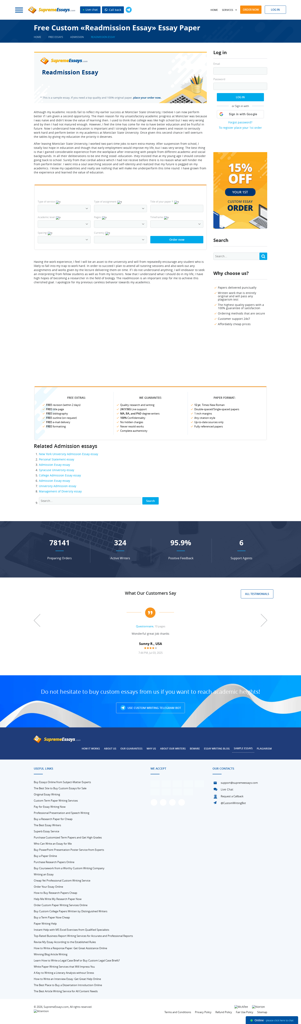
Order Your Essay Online (48, 886)
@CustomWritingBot (233, 803)
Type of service (46, 201)
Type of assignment (105, 201)
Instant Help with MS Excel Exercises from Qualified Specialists (71, 930)
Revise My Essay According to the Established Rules (65, 942)
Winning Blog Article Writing (50, 954)
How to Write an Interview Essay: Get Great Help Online (67, 979)
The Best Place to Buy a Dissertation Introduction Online (68, 985)
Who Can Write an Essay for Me (53, 843)
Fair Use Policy (244, 1012)
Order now (251, 9)
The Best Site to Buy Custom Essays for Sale (60, 788)
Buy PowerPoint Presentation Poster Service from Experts (69, 850)
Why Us (151, 748)
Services (227, 10)
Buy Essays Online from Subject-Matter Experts (62, 782)
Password (219, 79)
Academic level (46, 217)
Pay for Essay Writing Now (50, 807)
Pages (97, 217)
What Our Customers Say (150, 593)
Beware (195, 748)
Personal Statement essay (56, 459)
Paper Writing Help (45, 923)
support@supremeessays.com (239, 783)
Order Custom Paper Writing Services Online (60, 905)
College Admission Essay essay (60, 475)
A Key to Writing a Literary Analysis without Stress (64, 973)
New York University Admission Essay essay (68, 454)
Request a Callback (232, 796)
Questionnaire (144, 626)
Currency (99, 232)
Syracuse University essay (56, 470)
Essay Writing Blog (217, 748)
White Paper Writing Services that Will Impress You (64, 966)
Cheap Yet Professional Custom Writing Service (62, 880)
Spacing (42, 232)
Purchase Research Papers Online (54, 862)
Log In (240, 97)
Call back (114, 10)
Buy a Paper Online (45, 856)
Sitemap (262, 1012)
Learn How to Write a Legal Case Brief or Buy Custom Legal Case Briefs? (77, 960)
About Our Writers (173, 748)
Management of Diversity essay (60, 491)
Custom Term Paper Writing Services (56, 800)
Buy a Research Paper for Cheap (53, 819)
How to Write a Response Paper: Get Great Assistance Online (70, 948)
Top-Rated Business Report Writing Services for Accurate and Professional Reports (83, 936)
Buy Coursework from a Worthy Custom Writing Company (69, 868)
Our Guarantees (131, 748)
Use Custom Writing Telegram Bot (154, 708)
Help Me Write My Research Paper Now (57, 899)
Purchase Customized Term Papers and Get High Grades (68, 837)
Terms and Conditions (177, 1012)
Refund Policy (223, 1012)
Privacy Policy (203, 1012)
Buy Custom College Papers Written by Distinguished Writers (70, 911)
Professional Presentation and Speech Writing (61, 813)
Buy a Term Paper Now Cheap (52, 917)
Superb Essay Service (46, 831)
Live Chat (227, 789)
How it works (91, 748)
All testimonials (257, 594)
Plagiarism (264, 748)
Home (214, 10)
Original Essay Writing (47, 794)
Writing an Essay (44, 874)
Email (216, 63)
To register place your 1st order (240, 128)
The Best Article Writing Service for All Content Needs (66, 991)
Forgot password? (240, 122)
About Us (110, 748)
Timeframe (156, 217)
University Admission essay (57, 486)
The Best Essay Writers (47, 825)
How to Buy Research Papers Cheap (55, 893)
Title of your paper (161, 201)
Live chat (91, 9)
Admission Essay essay (54, 465)
